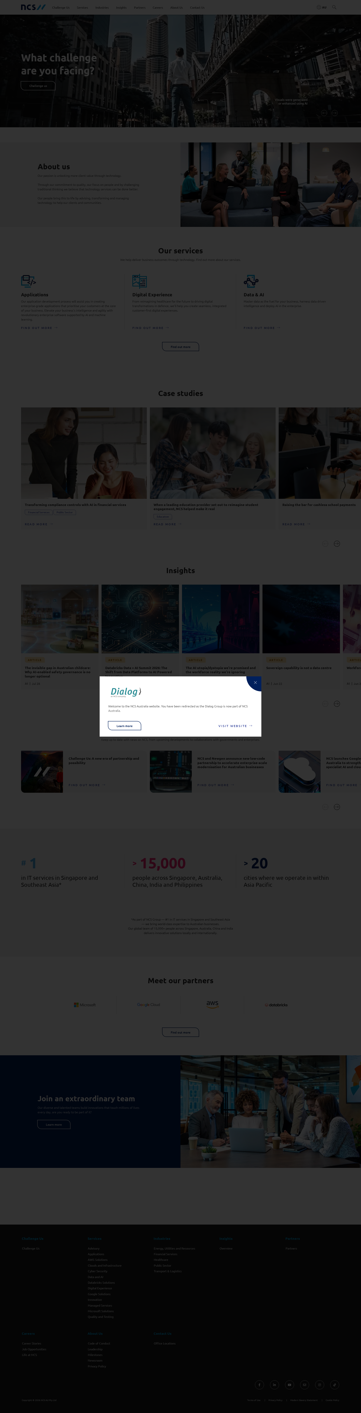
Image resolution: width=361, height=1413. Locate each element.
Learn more (125, 726)
